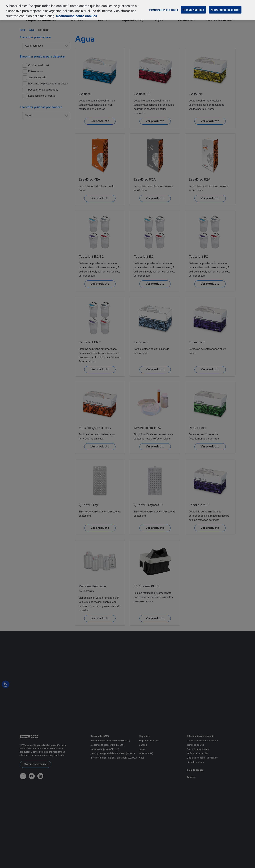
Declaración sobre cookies (76, 16)
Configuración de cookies (163, 10)
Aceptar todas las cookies (225, 10)
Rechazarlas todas (193, 10)
